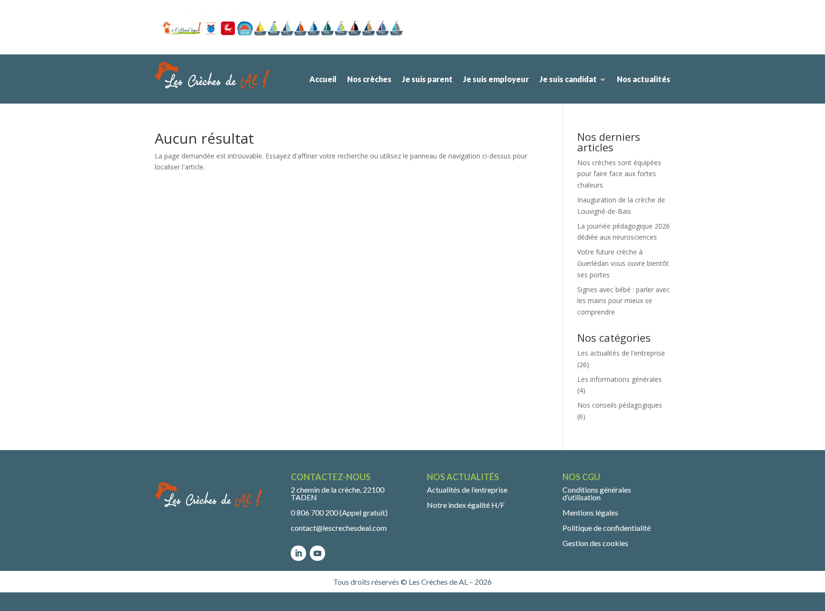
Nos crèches (369, 79)
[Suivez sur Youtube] (317, 553)
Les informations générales (619, 379)
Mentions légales (590, 512)
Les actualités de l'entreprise (621, 353)
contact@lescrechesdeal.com (339, 527)
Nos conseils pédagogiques (619, 405)
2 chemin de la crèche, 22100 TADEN (337, 493)
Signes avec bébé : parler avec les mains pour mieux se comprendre (623, 301)
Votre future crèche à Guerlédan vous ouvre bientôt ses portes (623, 263)
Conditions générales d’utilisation (596, 493)
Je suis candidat (568, 79)
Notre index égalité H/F (466, 504)
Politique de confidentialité (606, 527)
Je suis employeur (496, 79)
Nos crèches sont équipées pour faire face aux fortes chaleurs (619, 174)
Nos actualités (643, 79)
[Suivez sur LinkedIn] (298, 553)
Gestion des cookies (595, 543)
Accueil (323, 79)
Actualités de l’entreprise (467, 489)
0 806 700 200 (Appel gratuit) (339, 512)
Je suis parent (427, 79)
